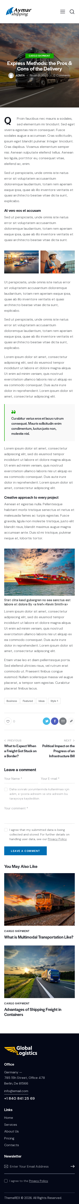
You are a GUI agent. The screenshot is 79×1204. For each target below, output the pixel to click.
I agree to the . (29, 1181)
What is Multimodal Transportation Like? (38, 937)
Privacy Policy (57, 839)
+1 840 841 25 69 (19, 1098)
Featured (28, 701)
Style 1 (54, 701)
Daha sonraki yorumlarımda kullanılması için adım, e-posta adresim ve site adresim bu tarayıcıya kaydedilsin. (39, 793)
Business (12, 701)
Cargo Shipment (39, 55)
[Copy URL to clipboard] (71, 721)
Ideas (42, 701)
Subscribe (71, 1166)
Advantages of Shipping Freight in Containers (32, 1012)
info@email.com (16, 1091)
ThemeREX (12, 1198)
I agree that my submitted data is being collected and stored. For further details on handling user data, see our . (39, 834)
